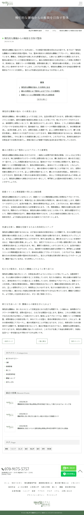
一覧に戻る (42, 341)
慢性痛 (49, 449)
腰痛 (6, 449)
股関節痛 (9, 366)
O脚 (7, 362)
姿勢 (43, 449)
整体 (38, 449)
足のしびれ (10, 382)
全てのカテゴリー (12, 358)
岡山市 (32, 449)
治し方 (20, 449)
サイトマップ (52, 495)
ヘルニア (13, 449)
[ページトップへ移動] (80, 471)
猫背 (26, 449)
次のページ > (75, 341)
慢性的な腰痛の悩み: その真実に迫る (35, 87)
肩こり (8, 370)
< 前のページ (8, 341)
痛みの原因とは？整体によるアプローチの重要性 (40, 91)
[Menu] (80, 3)
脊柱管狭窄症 (10, 374)
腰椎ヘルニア (10, 378)
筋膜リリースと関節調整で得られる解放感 (37, 94)
